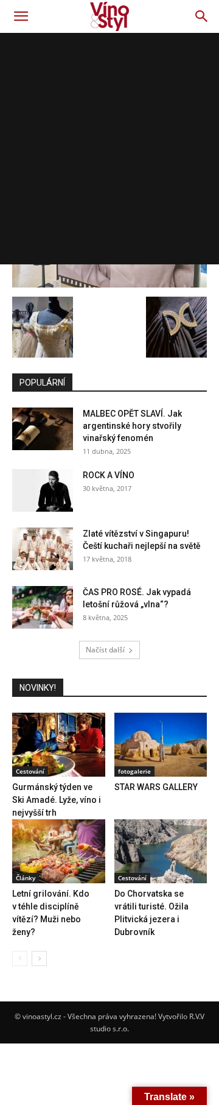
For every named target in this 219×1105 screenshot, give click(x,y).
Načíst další (105, 649)
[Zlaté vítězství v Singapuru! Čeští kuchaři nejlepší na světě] (42, 549)
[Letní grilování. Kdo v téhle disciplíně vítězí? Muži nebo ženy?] (58, 851)
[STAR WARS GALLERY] (160, 745)
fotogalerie (134, 771)
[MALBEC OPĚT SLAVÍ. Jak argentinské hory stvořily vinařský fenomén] (42, 429)
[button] (20, 16)
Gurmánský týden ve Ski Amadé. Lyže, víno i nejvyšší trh (56, 799)
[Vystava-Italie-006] (109, 284)
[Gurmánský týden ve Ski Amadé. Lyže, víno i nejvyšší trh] (58, 745)
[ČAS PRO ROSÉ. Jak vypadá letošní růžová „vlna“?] (42, 607)
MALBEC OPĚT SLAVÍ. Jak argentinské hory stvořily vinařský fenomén (132, 426)
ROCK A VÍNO (108, 475)
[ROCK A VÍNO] (42, 490)
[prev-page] (19, 958)
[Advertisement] (109, 148)
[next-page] (39, 958)
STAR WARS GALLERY (156, 787)
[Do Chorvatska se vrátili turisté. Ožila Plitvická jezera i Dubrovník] (160, 851)
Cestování (30, 771)
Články (25, 878)
